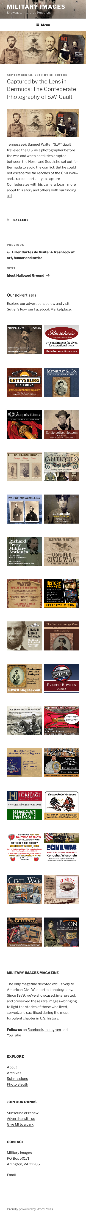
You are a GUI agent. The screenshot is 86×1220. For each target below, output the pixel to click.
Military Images (36, 6)
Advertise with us (21, 1119)
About (12, 1067)
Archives (14, 1073)
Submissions (17, 1079)
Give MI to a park (20, 1124)
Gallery (21, 220)
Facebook (35, 1030)
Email (11, 1175)
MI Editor (59, 75)
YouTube (14, 1035)
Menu (45, 25)
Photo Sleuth (17, 1084)
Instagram (52, 1030)
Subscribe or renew (23, 1113)
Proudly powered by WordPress (30, 1209)
